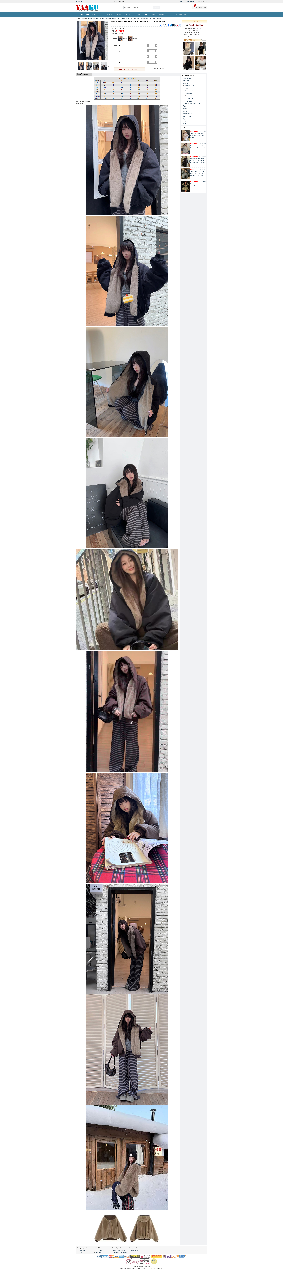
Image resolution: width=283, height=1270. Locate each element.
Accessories (181, 14)
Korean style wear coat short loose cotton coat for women (140, 18)
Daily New (90, 14)
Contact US (82, 1252)
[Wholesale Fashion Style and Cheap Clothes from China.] (87, 11)
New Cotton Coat (196, 25)
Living (169, 14)
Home (80, 14)
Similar (101, 14)
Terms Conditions (119, 1250)
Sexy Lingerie (158, 14)
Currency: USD (119, 1)
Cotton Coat (114, 18)
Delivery (98, 1252)
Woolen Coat (189, 86)
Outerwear (105, 18)
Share (164, 25)
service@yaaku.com (144, 1266)
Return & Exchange (120, 1252)
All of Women (187, 78)
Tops (184, 106)
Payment (99, 1250)
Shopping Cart (200, 7)
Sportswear (187, 119)
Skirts (185, 108)
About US (81, 1250)
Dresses (186, 81)
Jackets (187, 88)
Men (119, 14)
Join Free (190, 1)
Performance (187, 114)
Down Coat (189, 93)
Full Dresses (187, 124)
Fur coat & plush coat (192, 103)
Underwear (187, 116)
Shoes (137, 14)
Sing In (182, 1)
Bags (146, 14)
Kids (128, 14)
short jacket (189, 101)
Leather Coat (189, 98)
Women (110, 14)
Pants (185, 111)
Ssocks (185, 121)
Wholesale (134, 1250)
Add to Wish (161, 68)
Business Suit (189, 91)
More (203, 40)
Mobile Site (79, 1)
